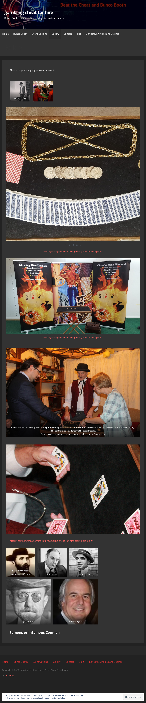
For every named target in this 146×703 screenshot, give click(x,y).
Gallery (55, 33)
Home (5, 33)
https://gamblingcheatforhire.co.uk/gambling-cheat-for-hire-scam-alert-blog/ (51, 540)
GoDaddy (9, 675)
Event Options (39, 33)
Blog (78, 33)
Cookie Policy (59, 698)
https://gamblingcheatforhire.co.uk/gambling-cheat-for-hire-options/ (72, 251)
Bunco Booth (20, 33)
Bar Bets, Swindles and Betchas (102, 33)
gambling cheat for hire (28, 12)
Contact (68, 33)
